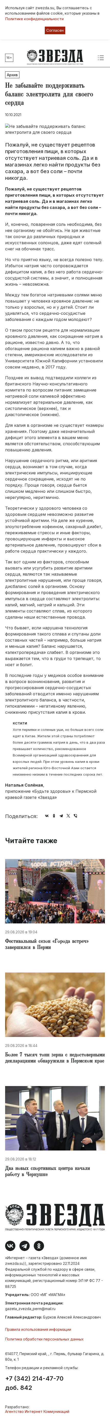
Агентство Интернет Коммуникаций (37, 1411)
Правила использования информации (38, 1329)
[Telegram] (61, 816)
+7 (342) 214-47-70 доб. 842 (34, 1383)
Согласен (55, 30)
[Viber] (75, 816)
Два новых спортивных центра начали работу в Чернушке (47, 1172)
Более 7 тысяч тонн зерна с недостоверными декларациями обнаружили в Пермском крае (55, 1058)
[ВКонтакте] (47, 816)
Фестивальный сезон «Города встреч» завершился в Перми (47, 945)
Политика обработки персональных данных (44, 1339)
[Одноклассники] (54, 816)
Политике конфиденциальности (34, 18)
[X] (68, 816)
